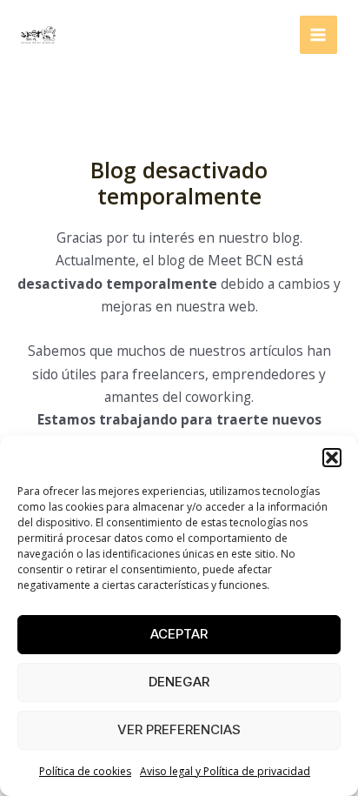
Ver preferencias (179, 729)
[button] (332, 457)
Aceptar (179, 633)
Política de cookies (85, 771)
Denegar (179, 681)
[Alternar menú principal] (318, 34)
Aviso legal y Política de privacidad (225, 771)
